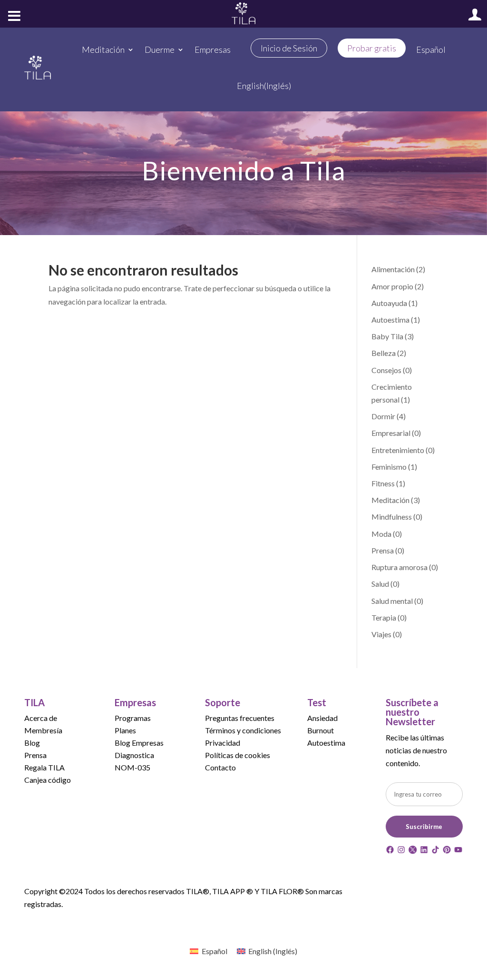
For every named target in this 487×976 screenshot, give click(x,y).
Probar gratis (371, 48)
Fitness (383, 483)
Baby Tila (387, 336)
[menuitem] (431, 49)
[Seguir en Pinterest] (446, 851)
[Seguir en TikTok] (435, 851)
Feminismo (389, 466)
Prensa (382, 550)
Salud (380, 583)
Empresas (213, 49)
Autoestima (390, 319)
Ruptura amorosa (399, 567)
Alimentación (393, 269)
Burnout (320, 730)
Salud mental (392, 600)
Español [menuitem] (214, 951)
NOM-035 (132, 767)
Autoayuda (389, 302)
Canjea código (47, 779)
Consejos (386, 370)
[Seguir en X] (412, 851)
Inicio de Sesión (289, 48)
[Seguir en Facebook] (390, 851)
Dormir (383, 416)
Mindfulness (391, 516)
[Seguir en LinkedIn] (424, 851)
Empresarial (390, 432)
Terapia (383, 617)
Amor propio (392, 286)
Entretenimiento (397, 449)
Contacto (220, 767)
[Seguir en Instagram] (401, 851)
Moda (381, 533)
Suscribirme (424, 826)
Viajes (381, 634)
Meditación (390, 499)
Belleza (383, 352)
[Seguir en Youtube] (458, 851)
